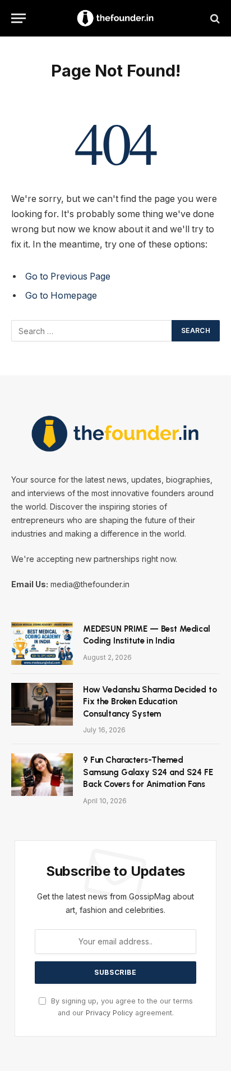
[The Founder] (115, 18)
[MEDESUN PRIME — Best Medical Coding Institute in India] (42, 643)
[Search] (214, 18)
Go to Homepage (61, 295)
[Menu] (18, 18)
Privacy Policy (109, 1013)
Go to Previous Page (67, 276)
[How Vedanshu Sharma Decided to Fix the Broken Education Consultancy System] (42, 704)
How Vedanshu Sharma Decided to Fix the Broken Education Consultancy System (150, 702)
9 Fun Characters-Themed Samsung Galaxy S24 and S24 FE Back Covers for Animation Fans (148, 772)
